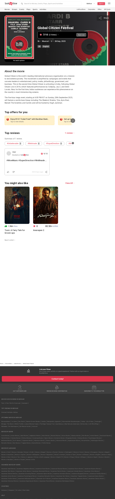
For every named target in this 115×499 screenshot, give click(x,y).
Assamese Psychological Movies (27, 476)
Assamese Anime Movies (23, 471)
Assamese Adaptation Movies (25, 468)
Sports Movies (48, 438)
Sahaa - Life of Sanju (87, 421)
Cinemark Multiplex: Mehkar (9, 412)
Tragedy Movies (26, 443)
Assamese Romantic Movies (46, 476)
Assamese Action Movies (8, 476)
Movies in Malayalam (33, 454)
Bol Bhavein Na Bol (25, 426)
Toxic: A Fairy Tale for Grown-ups (10, 403)
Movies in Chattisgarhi (65, 452)
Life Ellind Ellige (93, 424)
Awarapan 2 (25, 403)
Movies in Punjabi (19, 459)
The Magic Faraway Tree (47, 424)
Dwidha (44, 421)
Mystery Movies (76, 435)
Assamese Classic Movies (96, 478)
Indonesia (4, 490)
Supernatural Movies (74, 440)
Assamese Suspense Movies (60, 478)
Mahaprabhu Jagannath (54, 421)
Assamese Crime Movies (91, 471)
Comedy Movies (15, 438)
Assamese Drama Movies (95, 476)
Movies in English (95, 454)
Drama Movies (36, 443)
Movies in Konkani (59, 454)
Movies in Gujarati (20, 454)
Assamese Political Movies (9, 473)
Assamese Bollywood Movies (26, 478)
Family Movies (5, 438)
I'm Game (14, 421)
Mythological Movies (97, 440)
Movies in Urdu (30, 459)
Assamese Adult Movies (8, 468)
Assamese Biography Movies (80, 473)
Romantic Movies (6, 443)
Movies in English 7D (57, 457)
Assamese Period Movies (47, 481)
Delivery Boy (84, 424)
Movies (7, 9)
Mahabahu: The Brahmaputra (9, 426)
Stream (14, 9)
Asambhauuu (59, 424)
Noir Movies (16, 443)
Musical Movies (55, 435)
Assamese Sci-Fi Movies (43, 478)
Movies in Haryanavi (7, 459)
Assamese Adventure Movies (78, 478)
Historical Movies (61, 440)
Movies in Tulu (15, 457)
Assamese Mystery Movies (92, 468)
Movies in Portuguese (91, 452)
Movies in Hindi (5, 452)
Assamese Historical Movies (9, 481)
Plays (28, 9)
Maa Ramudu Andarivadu (72, 424)
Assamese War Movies (8, 471)
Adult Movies (24, 435)
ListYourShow (81, 9)
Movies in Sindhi (29, 452)
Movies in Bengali (40, 452)
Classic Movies (50, 440)
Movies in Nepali (92, 457)
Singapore (11, 490)
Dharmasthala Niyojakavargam (71, 421)
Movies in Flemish (52, 452)
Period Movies (85, 440)
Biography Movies (71, 438)
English (46, 46)
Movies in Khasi (106, 454)
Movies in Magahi (104, 452)
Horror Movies (66, 435)
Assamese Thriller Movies (9, 478)
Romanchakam (5, 421)
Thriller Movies (46, 443)
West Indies (26, 490)
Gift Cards (107, 9)
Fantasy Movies (82, 438)
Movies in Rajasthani (47, 454)
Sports (35, 9)
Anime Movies (94, 435)
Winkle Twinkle (19, 424)
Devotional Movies (105, 435)
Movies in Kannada (17, 452)
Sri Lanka (18, 490)
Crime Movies (5, 435)
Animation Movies (59, 438)
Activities (43, 9)
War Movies (85, 435)
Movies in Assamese (7, 454)
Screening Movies (38, 438)
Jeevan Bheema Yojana (32, 424)
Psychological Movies (94, 438)
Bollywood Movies (6, 440)
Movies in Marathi (104, 457)
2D (39, 46)
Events (21, 9)
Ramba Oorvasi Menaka (33, 421)
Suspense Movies (27, 440)
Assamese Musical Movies (59, 468)
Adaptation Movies (35, 435)
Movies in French (78, 452)
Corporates (91, 9)
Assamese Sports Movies (44, 473)
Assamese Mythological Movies (65, 481)
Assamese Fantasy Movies (97, 473)
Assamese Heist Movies (43, 468)
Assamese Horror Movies (75, 468)
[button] (50, 4)
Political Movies (26, 438)
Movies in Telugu (69, 457)
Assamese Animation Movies (61, 473)
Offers (99, 9)
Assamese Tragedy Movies (79, 476)
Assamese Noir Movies (63, 476)
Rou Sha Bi (22, 421)
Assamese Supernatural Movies (29, 481)
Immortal (35, 426)
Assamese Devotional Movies (40, 471)
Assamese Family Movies (58, 471)
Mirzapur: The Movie (7, 424)
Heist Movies (46, 435)
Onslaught (98, 421)
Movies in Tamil (71, 454)
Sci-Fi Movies (17, 440)
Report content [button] (9, 240)
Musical (45, 41)
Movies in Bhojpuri (80, 457)
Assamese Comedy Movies (75, 471)
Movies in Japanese (27, 457)
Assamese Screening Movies (27, 473)
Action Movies (15, 435)
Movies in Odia (5, 457)
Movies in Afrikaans (83, 454)
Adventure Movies (39, 440)
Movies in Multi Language (41, 457)
